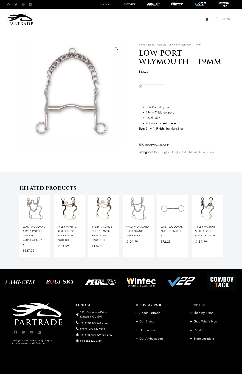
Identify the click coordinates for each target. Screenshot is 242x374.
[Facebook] (8, 4)
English (165, 152)
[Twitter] (16, 4)
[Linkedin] (30, 4)
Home (142, 44)
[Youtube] (23, 4)
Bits (156, 152)
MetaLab (162, 44)
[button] (207, 19)
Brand (151, 44)
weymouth (209, 152)
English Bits (179, 152)
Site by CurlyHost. (37, 343)
